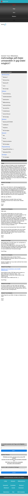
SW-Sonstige (6, 116)
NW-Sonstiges (6, 144)
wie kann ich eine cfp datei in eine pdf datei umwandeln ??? (14, 460)
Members (14, 16)
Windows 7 (5, 77)
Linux (4, 85)
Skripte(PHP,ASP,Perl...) (8, 149)
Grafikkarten (5, 124)
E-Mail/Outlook (6, 111)
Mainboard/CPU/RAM (8, 121)
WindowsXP (5, 83)
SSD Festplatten (21, 491)
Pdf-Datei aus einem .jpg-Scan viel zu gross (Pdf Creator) (14, 457)
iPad (13, 491)
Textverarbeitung (6, 93)
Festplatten (13, 485)
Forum (14, 5)
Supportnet (3, 55)
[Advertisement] (13, 40)
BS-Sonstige (5, 88)
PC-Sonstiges (6, 157)
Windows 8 (6, 487)
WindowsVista (6, 80)
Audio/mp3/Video (7, 105)
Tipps (14, 8)
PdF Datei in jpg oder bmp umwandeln (14, 462)
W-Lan (4, 138)
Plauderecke (6, 160)
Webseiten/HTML (7, 152)
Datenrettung (6, 491)
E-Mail (5, 481)
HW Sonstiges (6, 130)
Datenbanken (6, 99)
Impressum (21, 487)
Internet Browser (6, 113)
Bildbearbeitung (14, 55)
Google (13, 487)
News (14, 12)
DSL (4, 135)
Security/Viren (6, 108)
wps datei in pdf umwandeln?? (14, 463)
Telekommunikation (7, 141)
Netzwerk (13, 481)
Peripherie (5, 127)
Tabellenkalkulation (7, 96)
